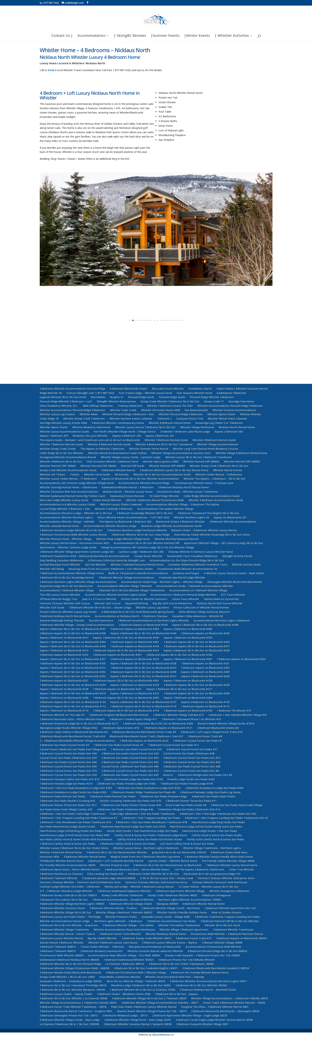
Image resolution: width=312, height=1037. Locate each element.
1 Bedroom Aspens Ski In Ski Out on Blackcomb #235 (73, 685)
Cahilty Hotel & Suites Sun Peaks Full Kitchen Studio (149, 839)
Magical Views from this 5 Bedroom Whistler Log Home (145, 856)
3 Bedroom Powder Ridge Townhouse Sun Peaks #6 (143, 792)
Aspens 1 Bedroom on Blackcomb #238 (188, 680)
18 (182, 320)
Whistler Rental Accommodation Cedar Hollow (117, 453)
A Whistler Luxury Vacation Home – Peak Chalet (234, 573)
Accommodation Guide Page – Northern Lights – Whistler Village (162, 582)
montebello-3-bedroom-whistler (119, 977)
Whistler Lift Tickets (52, 474)
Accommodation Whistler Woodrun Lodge (110, 526)
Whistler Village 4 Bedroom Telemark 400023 (124, 912)
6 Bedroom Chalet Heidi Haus (229, 852)
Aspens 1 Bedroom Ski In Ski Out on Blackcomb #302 (73, 672)
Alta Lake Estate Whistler (168, 388)
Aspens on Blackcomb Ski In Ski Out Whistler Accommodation (140, 478)
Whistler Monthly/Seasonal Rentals (176, 539)
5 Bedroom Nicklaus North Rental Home (183, 487)
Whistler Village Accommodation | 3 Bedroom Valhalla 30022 (78, 1002)
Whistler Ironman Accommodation (234, 410)
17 (179, 320)
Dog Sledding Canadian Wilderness (61, 560)
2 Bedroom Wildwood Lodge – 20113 (125, 1015)
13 (166, 320)
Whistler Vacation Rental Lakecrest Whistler (155, 951)
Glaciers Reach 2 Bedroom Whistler (62, 942)
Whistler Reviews (250, 414)
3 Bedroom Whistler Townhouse (233, 929)
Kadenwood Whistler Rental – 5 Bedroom (127, 487)
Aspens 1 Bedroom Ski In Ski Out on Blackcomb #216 (73, 693)
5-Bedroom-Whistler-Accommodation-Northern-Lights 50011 (208, 981)
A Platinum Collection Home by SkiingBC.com (116, 560)
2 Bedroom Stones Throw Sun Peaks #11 (191, 800)
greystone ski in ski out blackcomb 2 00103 (179, 852)
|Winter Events (197, 36)
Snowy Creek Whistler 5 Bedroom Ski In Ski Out (169, 401)
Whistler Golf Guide (52, 607)
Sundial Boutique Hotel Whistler (60, 564)
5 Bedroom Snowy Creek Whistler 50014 (146, 938)
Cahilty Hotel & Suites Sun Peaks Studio (217, 835)
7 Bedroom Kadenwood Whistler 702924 (128, 959)
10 (157, 320)
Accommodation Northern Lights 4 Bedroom (222, 620)
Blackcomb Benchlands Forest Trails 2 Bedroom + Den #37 (146, 736)
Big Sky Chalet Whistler (102, 938)
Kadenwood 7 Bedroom (231, 393)
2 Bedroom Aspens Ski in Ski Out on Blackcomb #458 (73, 633)
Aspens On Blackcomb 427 (230, 517)
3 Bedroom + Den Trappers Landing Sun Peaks (151, 818)
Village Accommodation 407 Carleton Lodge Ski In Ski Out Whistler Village (147, 547)
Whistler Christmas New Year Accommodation (69, 491)
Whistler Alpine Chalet (221, 414)
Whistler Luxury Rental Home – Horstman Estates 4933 (74, 543)
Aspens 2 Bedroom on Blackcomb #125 (205, 702)
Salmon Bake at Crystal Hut (221, 599)
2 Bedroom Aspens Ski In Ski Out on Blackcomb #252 (73, 676)
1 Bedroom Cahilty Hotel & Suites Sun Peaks (67, 843)
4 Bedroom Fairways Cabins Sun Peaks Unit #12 (69, 779)
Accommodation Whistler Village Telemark (125, 586)
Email (51, 70)
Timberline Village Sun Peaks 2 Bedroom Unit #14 (189, 809)
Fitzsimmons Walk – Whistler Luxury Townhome (187, 491)
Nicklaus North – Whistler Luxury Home (127, 491)
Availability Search (200, 388)
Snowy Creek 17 (214, 401)
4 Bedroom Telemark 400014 (58, 946)
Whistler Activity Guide (246, 564)
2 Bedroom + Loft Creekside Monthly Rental (115, 861)
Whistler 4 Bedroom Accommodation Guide (215, 500)
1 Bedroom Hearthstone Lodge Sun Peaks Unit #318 (132, 826)
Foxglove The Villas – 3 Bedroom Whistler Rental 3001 (214, 1006)
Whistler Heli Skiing (52, 569)
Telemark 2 (164, 418)
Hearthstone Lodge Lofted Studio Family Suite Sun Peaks (206, 826)
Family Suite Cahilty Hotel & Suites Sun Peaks (215, 839)
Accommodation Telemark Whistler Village (67, 590)
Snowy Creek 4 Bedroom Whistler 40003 (172, 895)
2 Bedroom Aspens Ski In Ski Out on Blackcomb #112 (73, 706)
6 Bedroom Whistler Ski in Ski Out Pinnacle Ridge (70, 964)
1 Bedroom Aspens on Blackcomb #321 (205, 663)
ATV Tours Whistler (233, 594)
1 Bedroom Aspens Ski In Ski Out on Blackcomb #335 (73, 663)
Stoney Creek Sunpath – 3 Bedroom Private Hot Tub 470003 (202, 955)
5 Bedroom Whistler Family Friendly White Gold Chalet (219, 856)
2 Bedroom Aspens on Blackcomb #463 (134, 629)
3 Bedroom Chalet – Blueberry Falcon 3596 (123, 994)
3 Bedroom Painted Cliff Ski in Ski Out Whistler (229, 921)
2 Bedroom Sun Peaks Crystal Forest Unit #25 (130, 775)
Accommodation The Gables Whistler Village (165, 508)
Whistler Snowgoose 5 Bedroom (229, 891)
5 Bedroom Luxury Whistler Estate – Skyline (169, 942)
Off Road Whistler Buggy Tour (58, 599)
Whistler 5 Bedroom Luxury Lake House (112, 942)
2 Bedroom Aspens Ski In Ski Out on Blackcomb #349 (179, 654)
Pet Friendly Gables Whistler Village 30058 (228, 861)
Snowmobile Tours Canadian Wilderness (192, 556)
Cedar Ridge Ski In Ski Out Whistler (61, 453)
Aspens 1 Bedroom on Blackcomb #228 (64, 689)
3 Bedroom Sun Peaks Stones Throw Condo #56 (131, 805)
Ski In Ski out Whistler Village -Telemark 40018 (136, 981)
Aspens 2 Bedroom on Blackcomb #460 (188, 629)
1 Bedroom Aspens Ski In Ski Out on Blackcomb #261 (126, 680)
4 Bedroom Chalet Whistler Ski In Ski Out (153, 874)
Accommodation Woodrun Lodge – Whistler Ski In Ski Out (76, 513)
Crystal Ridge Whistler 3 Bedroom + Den (65, 508)
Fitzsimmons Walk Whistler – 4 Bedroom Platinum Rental (227, 934)
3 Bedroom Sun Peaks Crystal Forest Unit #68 (191, 766)
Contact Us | (62, 36)
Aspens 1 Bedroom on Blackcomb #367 (188, 659)
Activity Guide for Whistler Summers (144, 599)
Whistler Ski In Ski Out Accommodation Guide (162, 474)
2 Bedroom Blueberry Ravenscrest (101, 951)
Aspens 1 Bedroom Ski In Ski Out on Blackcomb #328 (143, 663)
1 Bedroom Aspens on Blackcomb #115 (205, 706)
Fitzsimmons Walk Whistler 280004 (61, 955)
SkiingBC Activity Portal (237, 556)
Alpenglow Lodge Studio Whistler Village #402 (68, 728)
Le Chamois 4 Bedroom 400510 (125, 964)
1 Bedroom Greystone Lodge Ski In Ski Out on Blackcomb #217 (79, 723)
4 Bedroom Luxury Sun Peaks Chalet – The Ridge (70, 916)
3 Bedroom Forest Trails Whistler (120, 934)
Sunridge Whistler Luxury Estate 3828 (63, 423)
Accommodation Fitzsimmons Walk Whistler (213, 946)
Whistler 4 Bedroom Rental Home (61, 852)
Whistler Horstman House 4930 (160, 410)
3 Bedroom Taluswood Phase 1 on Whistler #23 (191, 719)
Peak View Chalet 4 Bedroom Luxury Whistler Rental (143, 1006)
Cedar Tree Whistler (241, 869)
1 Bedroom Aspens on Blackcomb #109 (188, 710)
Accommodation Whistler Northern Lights (66, 517)
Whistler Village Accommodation (217, 444)
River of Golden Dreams (226, 912)
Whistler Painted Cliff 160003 (58, 466)
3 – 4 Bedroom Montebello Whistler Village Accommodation (77, 740)
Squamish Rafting (136, 603)
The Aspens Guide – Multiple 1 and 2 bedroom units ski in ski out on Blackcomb (90, 440)
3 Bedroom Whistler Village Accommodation (126, 577)
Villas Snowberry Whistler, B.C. (59, 405)
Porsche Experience (101, 620)
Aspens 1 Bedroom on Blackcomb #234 (134, 685)
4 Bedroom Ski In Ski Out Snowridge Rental (67, 577)
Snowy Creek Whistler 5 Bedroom (122, 895)
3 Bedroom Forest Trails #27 (193, 938)
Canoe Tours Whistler (185, 599)
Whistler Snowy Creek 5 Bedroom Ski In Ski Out (219, 466)
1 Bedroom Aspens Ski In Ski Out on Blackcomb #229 (196, 685)
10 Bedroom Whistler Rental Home (61, 861)
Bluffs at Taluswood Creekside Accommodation (138, 573)
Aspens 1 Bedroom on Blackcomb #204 (188, 697)
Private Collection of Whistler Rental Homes (201, 607)
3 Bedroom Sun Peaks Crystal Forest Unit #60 (68, 762)
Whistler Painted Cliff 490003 (167, 466)
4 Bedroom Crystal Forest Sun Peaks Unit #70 (68, 770)
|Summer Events (165, 36)
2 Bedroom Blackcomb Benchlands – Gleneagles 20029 (225, 1011)
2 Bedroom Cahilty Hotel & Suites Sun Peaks (127, 843)
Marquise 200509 (167, 903)
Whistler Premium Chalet (121, 916)
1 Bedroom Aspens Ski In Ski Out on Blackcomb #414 (126, 650)
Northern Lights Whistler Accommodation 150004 (189, 899)
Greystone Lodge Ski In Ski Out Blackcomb (66, 586)
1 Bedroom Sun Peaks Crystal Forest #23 (136, 749)
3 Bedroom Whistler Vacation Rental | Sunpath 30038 (137, 1024)
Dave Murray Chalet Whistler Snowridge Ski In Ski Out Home (212, 534)
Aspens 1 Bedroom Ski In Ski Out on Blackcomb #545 (126, 637)
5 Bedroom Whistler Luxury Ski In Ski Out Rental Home (174, 470)
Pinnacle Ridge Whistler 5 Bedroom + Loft (66, 401)
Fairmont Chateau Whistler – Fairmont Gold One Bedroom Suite (80, 882)
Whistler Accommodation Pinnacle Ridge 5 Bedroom (72, 410)
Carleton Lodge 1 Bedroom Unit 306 (140, 551)
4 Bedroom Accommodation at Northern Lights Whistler (153, 620)
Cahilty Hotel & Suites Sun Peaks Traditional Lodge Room (150, 835)
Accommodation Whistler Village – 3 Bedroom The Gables (182, 504)
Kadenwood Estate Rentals (127, 496)
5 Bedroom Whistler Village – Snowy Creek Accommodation (77, 624)
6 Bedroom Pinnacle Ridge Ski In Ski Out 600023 (217, 951)
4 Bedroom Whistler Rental (118, 470)
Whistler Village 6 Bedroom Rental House (241, 453)
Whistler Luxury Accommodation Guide (64, 431)
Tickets (74, 474)
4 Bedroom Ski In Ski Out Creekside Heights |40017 (146, 968)
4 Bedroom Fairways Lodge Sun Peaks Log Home (210, 792)
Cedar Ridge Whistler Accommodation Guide (212, 496)
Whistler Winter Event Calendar (227, 418)
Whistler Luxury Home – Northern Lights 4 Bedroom (145, 848)
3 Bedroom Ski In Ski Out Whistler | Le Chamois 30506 (73, 998)
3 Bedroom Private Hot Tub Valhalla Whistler (186, 959)
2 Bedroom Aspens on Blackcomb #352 (64, 654)
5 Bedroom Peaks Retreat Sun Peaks (112, 796)
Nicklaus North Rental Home (237, 427)
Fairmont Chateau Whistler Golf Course (65, 603)
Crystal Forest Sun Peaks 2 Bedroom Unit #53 (68, 757)
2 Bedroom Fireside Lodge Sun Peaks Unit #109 (133, 779)
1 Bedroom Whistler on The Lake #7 (62, 715)
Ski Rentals (122, 474)
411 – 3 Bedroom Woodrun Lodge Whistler (66, 891)
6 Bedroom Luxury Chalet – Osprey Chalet (66, 994)
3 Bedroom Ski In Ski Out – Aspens (176, 994)
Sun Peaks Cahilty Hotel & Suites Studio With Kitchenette (76, 839)
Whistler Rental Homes (227, 470)
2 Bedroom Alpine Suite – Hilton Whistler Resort (70, 869)
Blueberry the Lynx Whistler (90, 435)
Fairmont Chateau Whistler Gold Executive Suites (156, 882)
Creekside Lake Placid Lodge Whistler (182, 577)
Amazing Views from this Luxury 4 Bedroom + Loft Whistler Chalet (111, 569)
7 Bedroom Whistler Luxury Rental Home (231, 865)
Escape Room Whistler (148, 556)
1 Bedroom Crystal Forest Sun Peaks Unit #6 (191, 770)
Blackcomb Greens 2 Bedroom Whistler (180, 521)
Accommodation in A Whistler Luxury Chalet (68, 504)
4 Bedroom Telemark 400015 (58, 951)
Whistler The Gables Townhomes (179, 925)
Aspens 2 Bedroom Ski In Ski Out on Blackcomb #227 (143, 676)
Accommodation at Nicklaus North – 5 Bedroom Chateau (131, 616)
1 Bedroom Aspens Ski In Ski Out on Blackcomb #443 (196, 642)
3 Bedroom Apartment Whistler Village (180, 891)
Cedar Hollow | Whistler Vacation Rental (242, 388)
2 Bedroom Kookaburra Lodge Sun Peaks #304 (214, 788)
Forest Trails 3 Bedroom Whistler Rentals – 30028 (234, 1002)
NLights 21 (116, 397)
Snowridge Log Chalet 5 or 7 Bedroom (219, 423)
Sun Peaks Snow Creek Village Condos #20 (66, 809)
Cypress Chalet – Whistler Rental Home (172, 861)
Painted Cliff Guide (132, 466)
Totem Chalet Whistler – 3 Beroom (102, 946)
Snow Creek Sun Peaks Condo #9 (186, 805)
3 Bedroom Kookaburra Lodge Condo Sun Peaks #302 (73, 792)
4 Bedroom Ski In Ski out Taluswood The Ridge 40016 (73, 985)
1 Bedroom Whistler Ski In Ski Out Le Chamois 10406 (142, 989)
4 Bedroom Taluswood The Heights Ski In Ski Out (208, 513)
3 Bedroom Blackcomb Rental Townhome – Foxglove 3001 (76, 1011)
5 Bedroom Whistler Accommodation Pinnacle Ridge (72, 388)
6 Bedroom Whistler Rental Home (204, 903)
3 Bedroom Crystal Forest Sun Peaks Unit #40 (68, 753)
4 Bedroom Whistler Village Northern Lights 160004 (72, 903)
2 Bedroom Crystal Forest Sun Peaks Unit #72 (130, 770)
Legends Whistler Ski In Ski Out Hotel (63, 397)
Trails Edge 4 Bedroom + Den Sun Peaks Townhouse (142, 813)
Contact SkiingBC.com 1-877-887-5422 (90, 393)
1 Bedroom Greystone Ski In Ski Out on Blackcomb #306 (158, 723)
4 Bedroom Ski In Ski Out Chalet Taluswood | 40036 (181, 964)
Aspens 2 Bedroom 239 (126, 435)
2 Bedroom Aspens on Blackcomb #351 (117, 654)
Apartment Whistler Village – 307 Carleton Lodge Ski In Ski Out (223, 543)
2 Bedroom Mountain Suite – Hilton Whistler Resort (72, 719)
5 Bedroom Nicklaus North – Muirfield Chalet (208, 989)
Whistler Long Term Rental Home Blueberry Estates (205, 448)
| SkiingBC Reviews (130, 36)
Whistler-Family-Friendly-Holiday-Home (182, 912)
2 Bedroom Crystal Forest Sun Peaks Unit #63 (191, 762)
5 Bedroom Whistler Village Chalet (130, 903)
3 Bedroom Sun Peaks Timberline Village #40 (125, 809)
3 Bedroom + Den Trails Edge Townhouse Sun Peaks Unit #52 (217, 813)
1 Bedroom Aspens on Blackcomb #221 (117, 689)
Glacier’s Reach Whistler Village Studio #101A (226, 723)
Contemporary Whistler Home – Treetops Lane (203, 483)
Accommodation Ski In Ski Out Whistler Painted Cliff (146, 543)
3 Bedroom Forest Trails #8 (205, 736)
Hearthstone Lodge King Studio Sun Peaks (218, 822)
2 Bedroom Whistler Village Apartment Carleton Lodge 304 (77, 551)
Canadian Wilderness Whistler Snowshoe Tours (197, 564)
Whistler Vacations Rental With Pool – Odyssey (174, 977)
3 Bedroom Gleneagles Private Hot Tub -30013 (69, 1015)
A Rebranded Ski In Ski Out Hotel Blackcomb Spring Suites (137, 612)
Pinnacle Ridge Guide (141, 397)
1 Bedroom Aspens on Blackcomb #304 (205, 667)
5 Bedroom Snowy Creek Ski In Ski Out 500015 (68, 895)
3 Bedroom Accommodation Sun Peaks (171, 921)
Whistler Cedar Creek (123, 410)
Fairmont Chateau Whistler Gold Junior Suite (226, 878)
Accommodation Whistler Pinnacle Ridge (144, 483)
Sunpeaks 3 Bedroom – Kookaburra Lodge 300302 (71, 981)
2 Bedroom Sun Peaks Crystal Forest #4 (64, 745)
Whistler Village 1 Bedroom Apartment (183, 929)
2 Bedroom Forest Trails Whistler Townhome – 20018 (73, 1006)
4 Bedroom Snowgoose (216, 895)
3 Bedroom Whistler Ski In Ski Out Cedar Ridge (140, 534)
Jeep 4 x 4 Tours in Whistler (99, 599)
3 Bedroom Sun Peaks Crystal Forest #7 (118, 745)
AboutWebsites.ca (163, 1034)
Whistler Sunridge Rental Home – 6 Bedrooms (68, 487)
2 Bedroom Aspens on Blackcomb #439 (205, 633)
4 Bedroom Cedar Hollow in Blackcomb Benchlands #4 (73, 732)
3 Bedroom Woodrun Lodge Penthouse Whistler (137, 530)
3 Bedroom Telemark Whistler (58, 878)
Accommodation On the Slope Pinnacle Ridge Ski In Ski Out (187, 560)
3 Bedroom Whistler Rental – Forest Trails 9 (67, 934)
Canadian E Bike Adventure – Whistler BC (197, 616)
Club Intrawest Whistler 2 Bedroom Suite (112, 461)
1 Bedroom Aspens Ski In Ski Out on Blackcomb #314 (143, 667)
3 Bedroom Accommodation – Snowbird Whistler (123, 899)
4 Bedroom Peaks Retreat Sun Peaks (62, 796)
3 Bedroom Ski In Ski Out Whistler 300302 (201, 985)
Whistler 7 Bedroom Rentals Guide (61, 444)
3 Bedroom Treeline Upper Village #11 (133, 719)
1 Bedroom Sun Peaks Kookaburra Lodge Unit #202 (148, 788)
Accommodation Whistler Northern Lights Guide (115, 594)
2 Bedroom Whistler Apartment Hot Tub (230, 908)
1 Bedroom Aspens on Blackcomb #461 (134, 642)
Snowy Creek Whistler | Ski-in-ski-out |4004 (67, 977)
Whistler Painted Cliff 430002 (242, 461)
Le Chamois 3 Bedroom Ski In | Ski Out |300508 (69, 1024)
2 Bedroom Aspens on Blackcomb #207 (64, 680)
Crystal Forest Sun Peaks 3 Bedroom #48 (188, 753)
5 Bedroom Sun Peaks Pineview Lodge (163, 796)
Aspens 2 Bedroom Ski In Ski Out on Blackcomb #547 (73, 629)
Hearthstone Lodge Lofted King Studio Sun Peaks (71, 831)
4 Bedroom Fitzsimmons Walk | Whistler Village (136, 972)
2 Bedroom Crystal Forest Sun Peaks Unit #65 (68, 766)
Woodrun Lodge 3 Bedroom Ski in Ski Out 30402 (141, 985)
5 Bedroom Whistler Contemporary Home (118, 423)
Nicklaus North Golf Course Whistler (219, 603)
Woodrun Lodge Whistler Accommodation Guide (171, 526)
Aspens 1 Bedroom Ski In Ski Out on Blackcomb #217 (179, 689)
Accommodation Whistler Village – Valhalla (67, 521)
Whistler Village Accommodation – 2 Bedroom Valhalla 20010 (229, 998)
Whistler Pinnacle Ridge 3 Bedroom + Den (128, 414)
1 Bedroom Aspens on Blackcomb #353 (241, 659)
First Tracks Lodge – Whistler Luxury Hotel (145, 393)
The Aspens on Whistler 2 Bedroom (102, 448)
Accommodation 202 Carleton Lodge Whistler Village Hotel (77, 483)
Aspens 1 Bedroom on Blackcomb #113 (64, 710)
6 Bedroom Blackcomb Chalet (128, 388)
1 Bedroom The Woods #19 (234, 710)
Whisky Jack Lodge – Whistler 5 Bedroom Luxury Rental (139, 886)
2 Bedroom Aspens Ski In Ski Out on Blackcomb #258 (143, 672)
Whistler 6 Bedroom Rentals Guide (214, 440)
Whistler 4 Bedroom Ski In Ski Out (61, 461)
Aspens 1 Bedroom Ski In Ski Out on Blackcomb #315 (73, 667)
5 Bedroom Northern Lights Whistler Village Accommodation (78, 582)
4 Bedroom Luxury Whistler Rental (61, 938)
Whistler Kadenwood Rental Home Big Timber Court (72, 496)
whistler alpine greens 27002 (161, 461)
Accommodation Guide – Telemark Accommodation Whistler (194, 586)
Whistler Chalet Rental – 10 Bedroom (218, 474)
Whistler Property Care (114, 865)
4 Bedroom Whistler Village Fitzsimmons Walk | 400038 (74, 968)
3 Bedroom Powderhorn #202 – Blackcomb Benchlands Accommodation (85, 556)
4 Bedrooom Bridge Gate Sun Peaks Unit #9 (204, 775)
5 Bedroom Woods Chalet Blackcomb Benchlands (70, 972)
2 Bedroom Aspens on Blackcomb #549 (143, 624)
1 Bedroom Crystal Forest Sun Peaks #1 (197, 740)
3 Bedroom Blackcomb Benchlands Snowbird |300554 (215, 968)
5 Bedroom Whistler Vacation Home (62, 908)
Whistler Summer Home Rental (148, 448)
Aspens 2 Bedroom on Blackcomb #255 (205, 672)
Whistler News (89, 414)
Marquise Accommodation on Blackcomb (155, 946)
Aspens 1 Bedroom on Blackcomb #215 (134, 693)
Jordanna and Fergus (186, 573)
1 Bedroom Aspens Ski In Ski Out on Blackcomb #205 (126, 697)
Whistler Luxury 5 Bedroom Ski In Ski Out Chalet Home (74, 848)
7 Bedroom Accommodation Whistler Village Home (72, 573)
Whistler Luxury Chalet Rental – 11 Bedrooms (68, 478)
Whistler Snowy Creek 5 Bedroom (84, 418)
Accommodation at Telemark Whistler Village (198, 590)
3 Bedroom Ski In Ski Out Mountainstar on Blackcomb (167, 865)
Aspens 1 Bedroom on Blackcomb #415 (64, 650)
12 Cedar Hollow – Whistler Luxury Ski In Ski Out (208, 886)
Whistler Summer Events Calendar (130, 418)
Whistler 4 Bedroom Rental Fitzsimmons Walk (155, 500)
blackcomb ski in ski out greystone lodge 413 (212, 874)
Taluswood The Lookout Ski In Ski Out (64, 899)
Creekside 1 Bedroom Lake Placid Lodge (185, 431)
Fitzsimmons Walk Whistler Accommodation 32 (187, 569)
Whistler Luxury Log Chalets (57, 414)
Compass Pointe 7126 (189, 418)
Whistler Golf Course (107, 603)
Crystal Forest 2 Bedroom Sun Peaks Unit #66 (130, 766)
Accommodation (91, 36)
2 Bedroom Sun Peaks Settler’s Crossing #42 (67, 800)
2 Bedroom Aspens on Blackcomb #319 (134, 659)
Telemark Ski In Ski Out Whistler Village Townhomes (132, 590)
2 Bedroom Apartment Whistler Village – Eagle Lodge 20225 (189, 1015)
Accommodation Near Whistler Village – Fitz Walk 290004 (124, 955)
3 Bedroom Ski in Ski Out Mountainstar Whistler (116, 852)
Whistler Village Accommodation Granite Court (181, 453)
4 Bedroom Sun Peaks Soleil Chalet (213, 796)
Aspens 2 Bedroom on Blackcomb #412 (64, 637)
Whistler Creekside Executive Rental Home (137, 564)
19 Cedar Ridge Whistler (164, 496)
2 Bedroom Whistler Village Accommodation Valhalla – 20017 (159, 1002)
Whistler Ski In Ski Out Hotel (222, 925)
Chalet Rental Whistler (107, 500)
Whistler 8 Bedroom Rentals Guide (109, 444)
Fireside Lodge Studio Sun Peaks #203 (190, 779)
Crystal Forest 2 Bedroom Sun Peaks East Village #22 (73, 749)
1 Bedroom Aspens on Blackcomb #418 (134, 646)
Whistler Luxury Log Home (152, 607)
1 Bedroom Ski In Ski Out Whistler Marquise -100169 (72, 989)
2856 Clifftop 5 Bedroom (98, 405)
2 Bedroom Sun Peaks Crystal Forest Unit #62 (130, 762)
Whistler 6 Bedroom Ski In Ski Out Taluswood (163, 444)
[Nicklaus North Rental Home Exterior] (156, 327)
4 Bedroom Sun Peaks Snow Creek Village (236, 805)
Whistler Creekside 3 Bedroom (114, 508)
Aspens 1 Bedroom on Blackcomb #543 (188, 637)
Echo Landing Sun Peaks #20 (105, 874)
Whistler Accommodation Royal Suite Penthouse (124, 929)
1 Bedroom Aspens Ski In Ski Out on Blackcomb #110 (126, 710)
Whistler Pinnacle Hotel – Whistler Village (66, 539)
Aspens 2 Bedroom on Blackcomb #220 (205, 676)
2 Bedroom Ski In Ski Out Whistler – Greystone (69, 925)
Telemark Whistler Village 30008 (222, 942)
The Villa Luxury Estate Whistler (60, 594)
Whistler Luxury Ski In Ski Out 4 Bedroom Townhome (198, 457)
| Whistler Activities (232, 36)
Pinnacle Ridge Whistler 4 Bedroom (212, 397)
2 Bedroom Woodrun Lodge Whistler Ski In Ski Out (71, 530)
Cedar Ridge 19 (49, 418)
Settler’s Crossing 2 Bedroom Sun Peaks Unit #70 (130, 800)
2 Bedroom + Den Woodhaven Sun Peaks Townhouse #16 (75, 822)
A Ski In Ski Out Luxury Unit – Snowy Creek (166, 878)
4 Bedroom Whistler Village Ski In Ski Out (65, 912)
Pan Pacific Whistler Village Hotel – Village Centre (125, 431)
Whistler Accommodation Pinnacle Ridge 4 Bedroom (230, 405)
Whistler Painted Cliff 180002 (98, 466)
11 (160, 320)
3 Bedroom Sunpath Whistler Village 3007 (202, 1024)
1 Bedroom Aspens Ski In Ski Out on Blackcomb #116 (143, 706)
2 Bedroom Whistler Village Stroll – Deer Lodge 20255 (137, 1019)
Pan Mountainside (196, 410)
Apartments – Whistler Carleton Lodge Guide (68, 547)
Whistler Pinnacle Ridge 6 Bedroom (181, 414)
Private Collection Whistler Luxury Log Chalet (68, 612)
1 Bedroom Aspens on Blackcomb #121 (168, 728)
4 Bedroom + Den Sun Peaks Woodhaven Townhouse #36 (151, 822)
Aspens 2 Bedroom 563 (228, 431)
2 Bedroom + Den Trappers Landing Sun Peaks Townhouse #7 (78, 818)
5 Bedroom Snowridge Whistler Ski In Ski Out (145, 513)
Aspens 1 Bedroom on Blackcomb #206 (64, 697)
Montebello (98, 397)
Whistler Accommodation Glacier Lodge (65, 921)
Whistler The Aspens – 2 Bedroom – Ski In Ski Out (214, 478)
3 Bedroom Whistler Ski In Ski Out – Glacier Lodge (100, 607)
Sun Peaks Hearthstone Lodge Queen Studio (67, 826)
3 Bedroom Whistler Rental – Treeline (113, 908)
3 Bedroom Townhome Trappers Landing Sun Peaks (227, 916)
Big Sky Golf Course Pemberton (172, 603)
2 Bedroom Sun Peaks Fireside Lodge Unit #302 (126, 783)
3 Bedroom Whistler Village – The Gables (128, 925)
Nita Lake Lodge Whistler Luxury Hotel (64, 500)
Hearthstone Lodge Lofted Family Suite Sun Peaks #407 (75, 835)
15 (173, 320)
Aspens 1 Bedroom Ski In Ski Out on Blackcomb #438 (73, 646)
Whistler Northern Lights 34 (191, 517)
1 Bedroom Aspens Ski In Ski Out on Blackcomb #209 (196, 693)
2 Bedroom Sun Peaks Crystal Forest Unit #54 (130, 757)
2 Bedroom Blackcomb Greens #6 (218, 728)
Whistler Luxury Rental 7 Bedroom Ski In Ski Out (145, 427)
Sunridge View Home (241, 401)
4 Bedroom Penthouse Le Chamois (61, 874)
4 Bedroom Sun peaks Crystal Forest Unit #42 (130, 753)
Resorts (168, 775)
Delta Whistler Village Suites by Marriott (204, 612)
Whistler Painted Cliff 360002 (201, 461)
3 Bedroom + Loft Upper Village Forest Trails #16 (211, 732)
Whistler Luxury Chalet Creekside (121, 504)
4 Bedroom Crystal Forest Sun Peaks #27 (191, 749)
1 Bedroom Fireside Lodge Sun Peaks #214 (66, 783)
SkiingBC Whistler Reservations (116, 401)
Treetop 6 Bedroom (130, 405)
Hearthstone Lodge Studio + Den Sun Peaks (209, 831)
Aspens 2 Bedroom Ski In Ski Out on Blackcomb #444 (143, 633)
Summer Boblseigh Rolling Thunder (62, 620)
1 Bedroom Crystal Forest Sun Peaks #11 (173, 745)
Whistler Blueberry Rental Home (166, 934)
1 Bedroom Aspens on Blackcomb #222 (144, 740)
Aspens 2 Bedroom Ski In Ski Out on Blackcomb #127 (143, 702)
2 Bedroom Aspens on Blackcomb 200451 (241, 938)
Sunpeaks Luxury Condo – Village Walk (166, 916)
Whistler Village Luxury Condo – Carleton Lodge (131, 457)
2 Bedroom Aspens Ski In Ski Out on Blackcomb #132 (73, 702)
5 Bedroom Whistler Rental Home (85, 856)
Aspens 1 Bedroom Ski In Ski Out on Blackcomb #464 (73, 642)
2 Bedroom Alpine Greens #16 (120, 728)
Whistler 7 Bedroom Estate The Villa (170, 405)
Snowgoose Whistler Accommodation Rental (68, 457)
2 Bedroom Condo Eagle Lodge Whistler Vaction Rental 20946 (214, 1019)
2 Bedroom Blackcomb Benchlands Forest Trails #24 (72, 736)
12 (163, 320)
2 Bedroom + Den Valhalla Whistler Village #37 (237, 715)
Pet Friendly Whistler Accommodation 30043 (67, 865)
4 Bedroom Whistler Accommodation (232, 521)
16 (176, 320)
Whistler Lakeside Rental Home (59, 526)
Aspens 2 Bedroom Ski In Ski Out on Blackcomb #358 (196, 650)
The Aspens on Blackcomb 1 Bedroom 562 (125, 521)
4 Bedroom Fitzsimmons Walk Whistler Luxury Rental (73, 534)
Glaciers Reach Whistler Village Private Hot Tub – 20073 (152, 1011)
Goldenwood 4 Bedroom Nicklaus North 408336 (69, 959)
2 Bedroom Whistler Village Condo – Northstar (170, 908)
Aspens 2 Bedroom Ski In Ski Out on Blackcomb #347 (73, 659)
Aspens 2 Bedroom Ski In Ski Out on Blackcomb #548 (205, 624)
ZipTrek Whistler (95, 564)
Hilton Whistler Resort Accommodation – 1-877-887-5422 (133, 517)
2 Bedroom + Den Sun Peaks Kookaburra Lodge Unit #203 (76, 788)
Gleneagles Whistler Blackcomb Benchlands (234, 582)
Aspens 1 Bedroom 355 (54, 435)
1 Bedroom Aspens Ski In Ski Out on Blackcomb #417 (196, 646)
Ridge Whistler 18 (51, 393)
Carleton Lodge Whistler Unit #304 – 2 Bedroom (70, 886)
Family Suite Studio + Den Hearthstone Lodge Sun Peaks (142, 831)
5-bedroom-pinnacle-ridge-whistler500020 (108, 878)
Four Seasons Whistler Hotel (194, 393)
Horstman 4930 (49, 856)
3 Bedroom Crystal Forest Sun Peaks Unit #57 (191, 757)
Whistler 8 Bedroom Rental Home (170, 423)
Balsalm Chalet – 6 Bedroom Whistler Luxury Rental (204, 530)
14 (169, 320)
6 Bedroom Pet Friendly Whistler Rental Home (199, 972)
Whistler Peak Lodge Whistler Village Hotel (123, 539)
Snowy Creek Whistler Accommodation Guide (68, 470)
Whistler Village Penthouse (197, 427)
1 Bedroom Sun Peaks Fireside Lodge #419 (186, 783)
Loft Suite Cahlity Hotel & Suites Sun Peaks (187, 843)
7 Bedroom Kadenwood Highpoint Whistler (124, 891)
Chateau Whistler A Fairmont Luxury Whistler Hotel (200, 551)
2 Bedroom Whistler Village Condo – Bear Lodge (70, 1019)
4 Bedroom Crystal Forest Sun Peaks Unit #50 (68, 775)
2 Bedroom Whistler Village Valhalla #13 (178, 715)
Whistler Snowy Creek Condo (58, 448)
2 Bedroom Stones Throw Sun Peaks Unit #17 (68, 805)
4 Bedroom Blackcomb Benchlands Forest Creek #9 (144, 732)
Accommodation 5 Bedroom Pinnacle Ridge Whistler (183, 594)
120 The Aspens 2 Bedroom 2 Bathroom (199, 869)
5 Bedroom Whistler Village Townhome (64, 929)
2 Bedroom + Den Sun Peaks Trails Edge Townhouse (72, 813)
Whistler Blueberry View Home (91, 427)
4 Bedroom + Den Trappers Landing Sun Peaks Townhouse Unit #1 (226, 818)
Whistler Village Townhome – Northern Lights (212, 848)
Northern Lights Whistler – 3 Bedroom (118, 921)
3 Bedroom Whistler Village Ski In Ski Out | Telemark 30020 (149, 998)
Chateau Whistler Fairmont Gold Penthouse (219, 882)
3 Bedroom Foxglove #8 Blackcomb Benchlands (118, 715)
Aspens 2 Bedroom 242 (159, 435)
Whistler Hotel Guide (97, 474)
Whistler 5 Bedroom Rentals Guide (166, 440)
